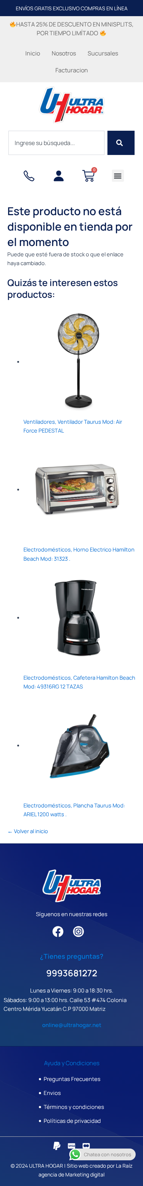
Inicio (32, 53)
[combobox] (56, 143)
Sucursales (103, 53)
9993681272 (71, 973)
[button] (118, 176)
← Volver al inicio (27, 831)
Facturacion (71, 70)
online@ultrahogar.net (71, 1025)
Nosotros (64, 53)
